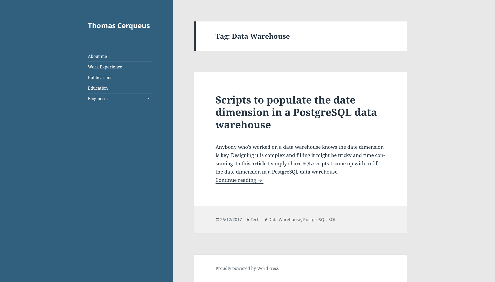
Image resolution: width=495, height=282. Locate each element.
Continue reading (239, 180)
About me (97, 56)
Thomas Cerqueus (119, 25)
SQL (332, 219)
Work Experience (105, 67)
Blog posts (98, 98)
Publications (100, 77)
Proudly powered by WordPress (247, 268)
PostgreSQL (314, 219)
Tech (255, 219)
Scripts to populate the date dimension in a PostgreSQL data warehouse (296, 112)
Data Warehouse (284, 219)
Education (98, 88)
